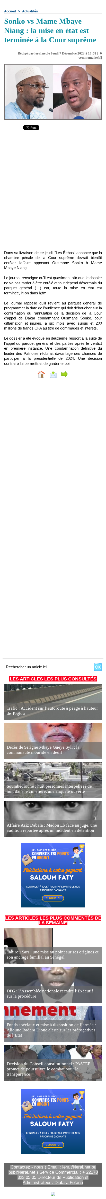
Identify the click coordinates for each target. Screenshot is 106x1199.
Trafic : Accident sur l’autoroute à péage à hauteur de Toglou (52, 711)
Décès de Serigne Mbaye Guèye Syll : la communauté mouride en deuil (43, 750)
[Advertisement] (49, 193)
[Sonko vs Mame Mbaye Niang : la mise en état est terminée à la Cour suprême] (53, 66)
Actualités (30, 11)
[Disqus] (53, 450)
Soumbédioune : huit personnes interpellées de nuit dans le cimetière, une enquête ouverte (49, 789)
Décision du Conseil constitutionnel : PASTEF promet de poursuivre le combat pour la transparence (48, 1069)
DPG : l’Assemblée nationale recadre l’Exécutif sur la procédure (50, 994)
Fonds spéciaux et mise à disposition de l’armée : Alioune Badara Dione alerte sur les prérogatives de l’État (51, 1030)
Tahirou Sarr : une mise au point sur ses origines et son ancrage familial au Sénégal (53, 955)
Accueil (10, 11)
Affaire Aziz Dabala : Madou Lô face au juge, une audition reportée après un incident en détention (52, 828)
